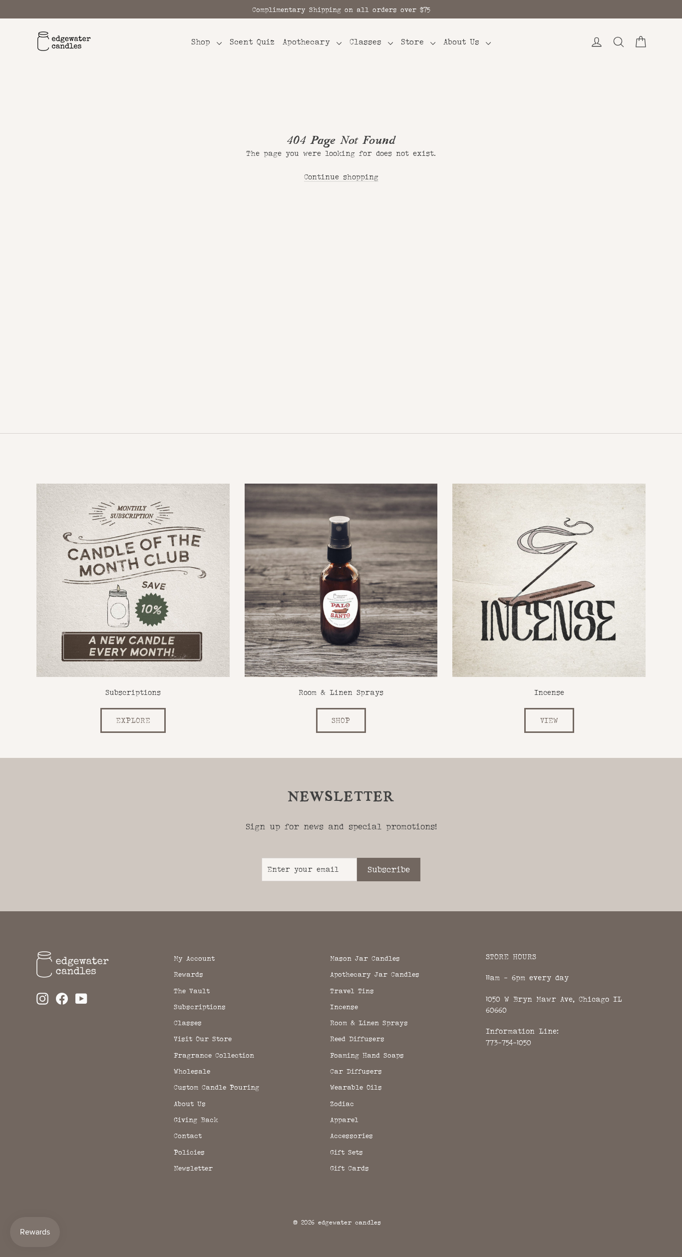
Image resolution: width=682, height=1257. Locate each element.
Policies (189, 1152)
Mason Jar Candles (365, 958)
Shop (202, 41)
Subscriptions (200, 1007)
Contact (188, 1136)
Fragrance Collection (214, 1055)
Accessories (351, 1136)
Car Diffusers (356, 1071)
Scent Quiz (252, 41)
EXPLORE (133, 720)
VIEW (549, 720)
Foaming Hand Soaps (367, 1055)
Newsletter (193, 1168)
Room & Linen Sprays (369, 1023)
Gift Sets (346, 1152)
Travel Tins (352, 991)
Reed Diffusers (357, 1039)
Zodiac (342, 1104)
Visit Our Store (203, 1039)
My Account (194, 958)
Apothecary (308, 41)
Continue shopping (341, 176)
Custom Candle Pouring (216, 1087)
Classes (367, 41)
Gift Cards (349, 1168)
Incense (344, 1007)
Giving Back (196, 1120)
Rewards (188, 974)
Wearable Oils (356, 1087)
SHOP (341, 720)
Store (414, 41)
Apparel (344, 1120)
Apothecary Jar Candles (374, 974)
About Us (463, 41)
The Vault (192, 991)
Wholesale (192, 1071)
